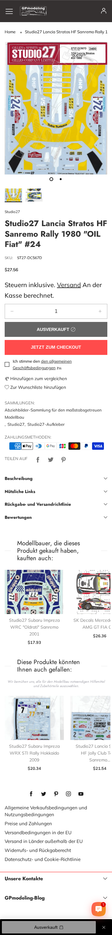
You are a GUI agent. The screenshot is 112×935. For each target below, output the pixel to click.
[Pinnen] (63, 458)
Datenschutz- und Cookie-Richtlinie (43, 859)
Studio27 (12, 211)
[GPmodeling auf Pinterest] (56, 794)
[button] (12, 311)
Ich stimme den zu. (42, 364)
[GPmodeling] (33, 11)
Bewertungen (18, 517)
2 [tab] (61, 179)
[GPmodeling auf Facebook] (31, 794)
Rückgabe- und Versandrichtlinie (38, 504)
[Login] (104, 11)
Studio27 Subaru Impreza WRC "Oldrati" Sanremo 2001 (34, 626)
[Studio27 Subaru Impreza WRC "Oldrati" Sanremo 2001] (34, 592)
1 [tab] (51, 179)
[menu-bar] (11, 11)
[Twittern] (51, 458)
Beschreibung (19, 478)
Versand (69, 285)
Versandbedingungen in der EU (38, 832)
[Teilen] (38, 458)
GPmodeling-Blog (25, 898)
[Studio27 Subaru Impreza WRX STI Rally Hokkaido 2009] (34, 718)
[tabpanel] (56, 108)
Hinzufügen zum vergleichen (38, 378)
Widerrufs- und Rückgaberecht (38, 850)
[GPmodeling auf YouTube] (81, 794)
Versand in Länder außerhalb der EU (44, 841)
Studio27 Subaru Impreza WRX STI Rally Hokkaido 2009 (34, 752)
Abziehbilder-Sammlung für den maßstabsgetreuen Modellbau (53, 413)
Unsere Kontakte (24, 878)
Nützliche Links (20, 491)
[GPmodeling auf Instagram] (68, 794)
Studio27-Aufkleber (46, 424)
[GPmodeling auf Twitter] (44, 794)
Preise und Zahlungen (28, 823)
